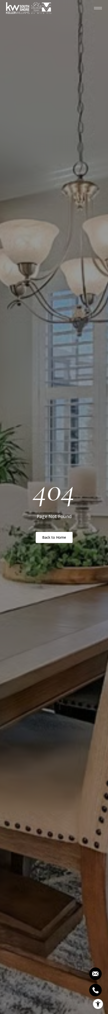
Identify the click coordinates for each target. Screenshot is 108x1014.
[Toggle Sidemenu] (97, 8)
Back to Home (54, 537)
